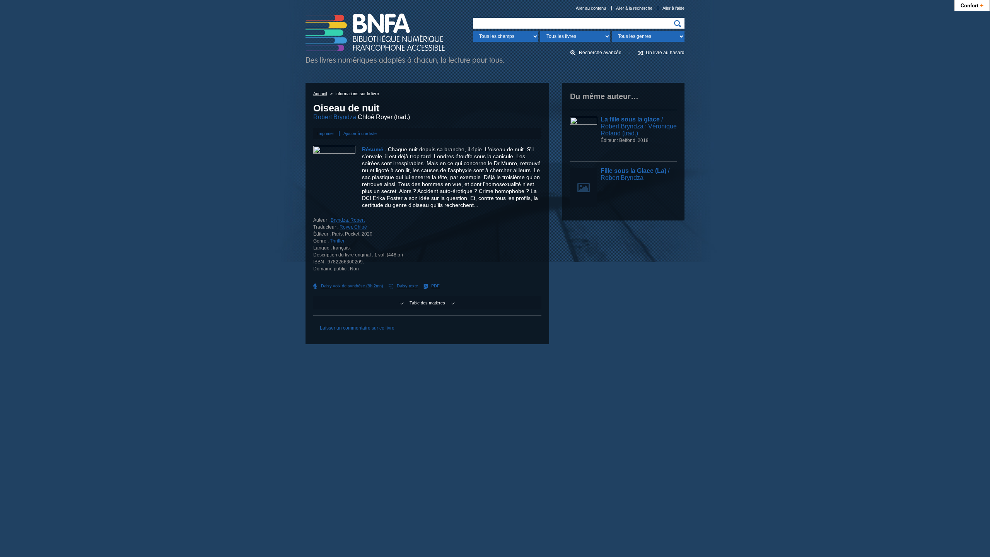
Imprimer (325, 133)
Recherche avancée (600, 52)
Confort (972, 5)
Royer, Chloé (353, 227)
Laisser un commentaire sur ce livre (357, 328)
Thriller (337, 241)
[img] (677, 23)
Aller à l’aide (673, 8)
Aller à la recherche (634, 8)
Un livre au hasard (665, 52)
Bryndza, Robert (348, 220)
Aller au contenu (591, 8)
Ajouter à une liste (360, 133)
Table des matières (427, 303)
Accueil (320, 93)
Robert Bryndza (334, 117)
